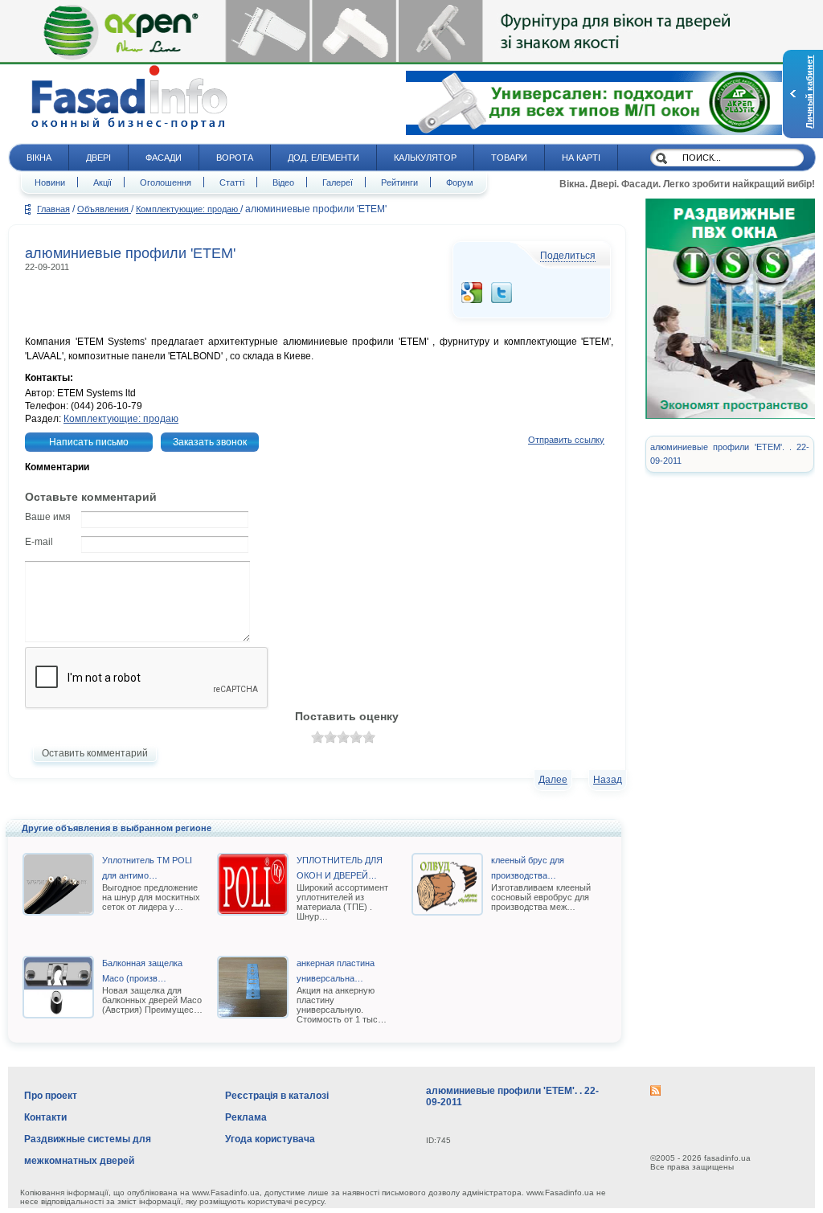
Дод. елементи (323, 157)
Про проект (50, 1095)
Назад (607, 779)
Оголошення (165, 182)
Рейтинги (399, 182)
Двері (98, 157)
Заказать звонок (210, 442)
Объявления (104, 209)
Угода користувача (270, 1139)
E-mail (39, 541)
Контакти (45, 1117)
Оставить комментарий (95, 753)
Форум (459, 182)
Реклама (246, 1117)
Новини (50, 182)
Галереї (337, 182)
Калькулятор (425, 157)
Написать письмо (89, 442)
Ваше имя (48, 516)
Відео (283, 182)
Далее (552, 779)
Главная (53, 209)
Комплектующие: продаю (188, 209)
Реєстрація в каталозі (277, 1095)
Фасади (163, 157)
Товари (509, 157)
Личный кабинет (809, 92)
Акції (102, 182)
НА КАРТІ (581, 157)
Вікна (39, 157)
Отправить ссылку (566, 440)
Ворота (234, 157)
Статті (231, 182)
